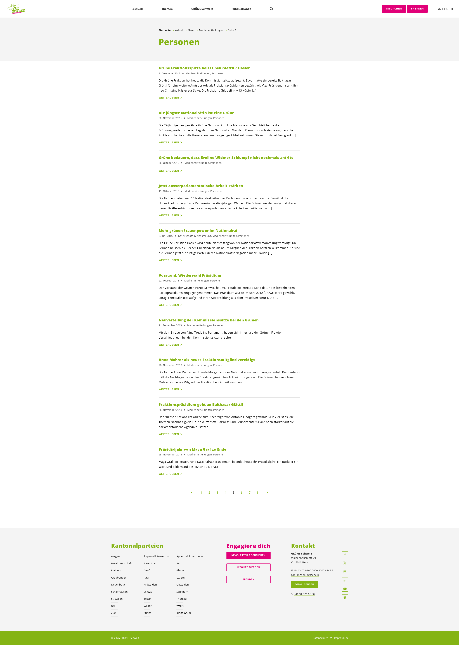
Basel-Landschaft (121, 563)
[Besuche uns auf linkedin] (345, 580)
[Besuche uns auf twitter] (345, 563)
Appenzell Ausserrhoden (158, 556)
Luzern (180, 577)
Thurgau (181, 598)
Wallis (180, 606)
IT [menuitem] (452, 8)
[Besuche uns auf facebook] (345, 554)
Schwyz (148, 591)
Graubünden (119, 577)
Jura (146, 577)
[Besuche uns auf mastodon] (345, 597)
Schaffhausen (119, 591)
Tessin (148, 598)
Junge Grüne (183, 613)
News (191, 30)
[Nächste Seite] (267, 492)
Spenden (417, 8)
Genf (147, 570)
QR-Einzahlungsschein (305, 575)
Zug (113, 613)
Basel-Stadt (150, 563)
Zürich (148, 613)
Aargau (115, 556)
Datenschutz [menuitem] (320, 638)
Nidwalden (150, 584)
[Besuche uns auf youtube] (345, 589)
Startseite (165, 30)
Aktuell (179, 30)
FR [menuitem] (445, 8)
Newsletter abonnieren (248, 555)
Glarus (180, 570)
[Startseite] (16, 9)
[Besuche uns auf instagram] (345, 571)
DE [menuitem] (439, 8)
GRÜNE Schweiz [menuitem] (202, 9)
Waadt (148, 606)
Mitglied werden (248, 567)
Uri (113, 606)
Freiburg (116, 570)
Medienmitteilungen (211, 30)
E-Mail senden (304, 584)
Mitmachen (394, 8)
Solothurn (182, 591)
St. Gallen (117, 598)
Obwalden (182, 584)
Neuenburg (118, 584)
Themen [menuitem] (167, 9)
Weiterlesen (169, 97)
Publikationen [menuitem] (241, 9)
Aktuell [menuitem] (138, 9)
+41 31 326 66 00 (304, 594)
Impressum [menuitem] (341, 638)
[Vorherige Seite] (191, 492)
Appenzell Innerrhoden (190, 556)
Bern (179, 563)
